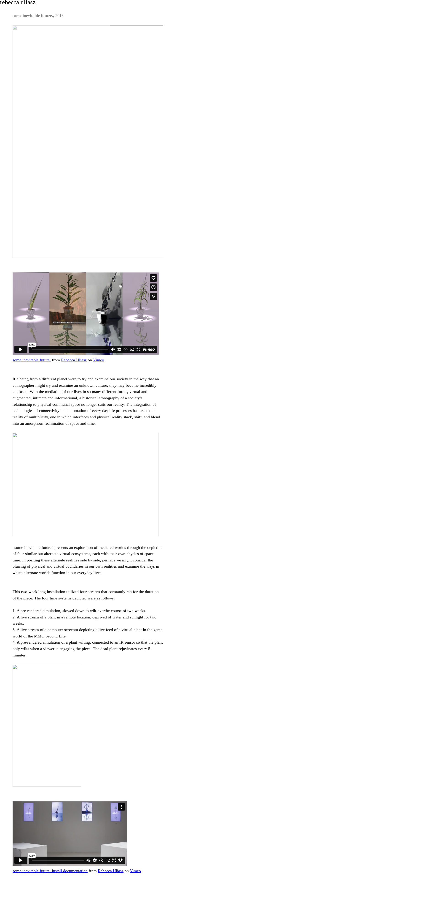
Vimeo (98, 360)
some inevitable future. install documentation (50, 870)
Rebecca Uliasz (74, 360)
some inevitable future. (32, 360)
